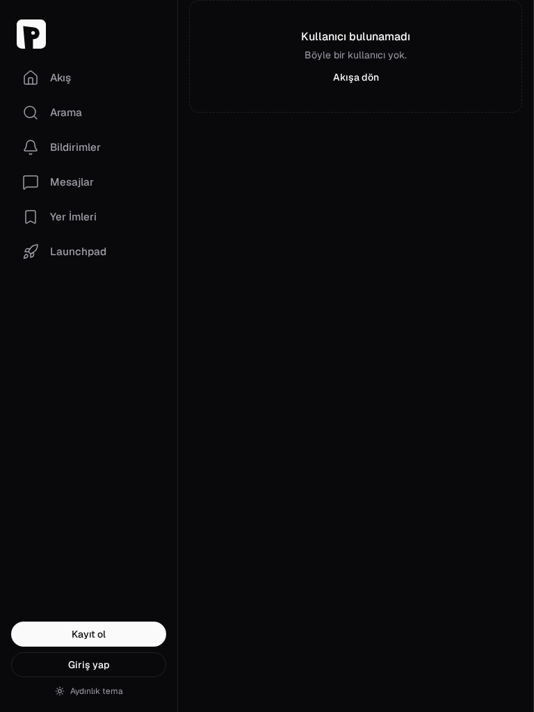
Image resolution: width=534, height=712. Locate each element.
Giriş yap (89, 664)
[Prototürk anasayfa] (88, 34)
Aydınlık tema (96, 691)
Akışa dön (356, 77)
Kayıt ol (89, 634)
